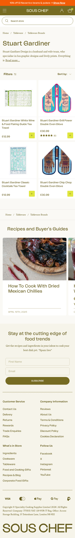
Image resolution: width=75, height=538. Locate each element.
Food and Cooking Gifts (17, 470)
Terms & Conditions (51, 420)
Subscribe (37, 381)
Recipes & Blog (12, 475)
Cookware (9, 459)
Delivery (7, 414)
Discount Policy (49, 431)
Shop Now (59, 3)
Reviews (45, 409)
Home (6, 33)
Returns (7, 420)
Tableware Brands (36, 33)
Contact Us (9, 409)
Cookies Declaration (52, 436)
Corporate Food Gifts (15, 481)
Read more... (12, 60)
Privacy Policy (48, 425)
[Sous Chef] (37, 10)
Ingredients (9, 453)
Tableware (18, 33)
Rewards (8, 425)
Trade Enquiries (12, 431)
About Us (45, 414)
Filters (8, 74)
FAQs (6, 436)
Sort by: (62, 74)
